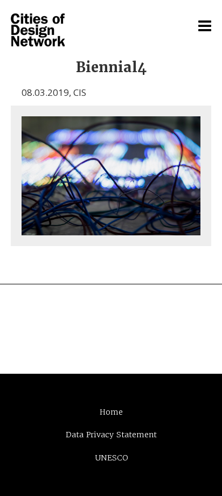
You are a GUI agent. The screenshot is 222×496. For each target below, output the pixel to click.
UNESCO (111, 458)
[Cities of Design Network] (38, 30)
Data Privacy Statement (111, 434)
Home (111, 412)
